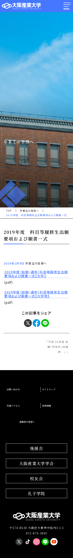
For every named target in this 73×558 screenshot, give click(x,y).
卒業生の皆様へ (29, 210)
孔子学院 (36, 493)
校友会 (36, 478)
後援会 (36, 448)
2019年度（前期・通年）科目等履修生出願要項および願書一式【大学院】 (36, 294)
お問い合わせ (13, 389)
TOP (9, 210)
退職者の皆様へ (27, 421)
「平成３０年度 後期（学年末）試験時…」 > (57, 347)
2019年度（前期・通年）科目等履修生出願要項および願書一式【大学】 (36, 274)
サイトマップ (48, 389)
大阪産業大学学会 (36, 463)
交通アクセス (13, 405)
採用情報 (46, 405)
